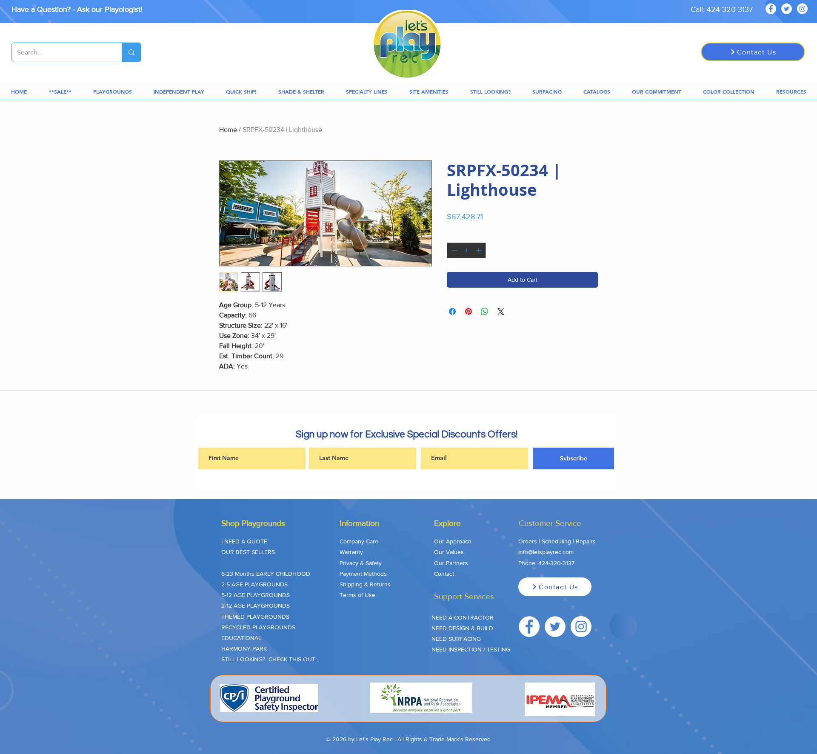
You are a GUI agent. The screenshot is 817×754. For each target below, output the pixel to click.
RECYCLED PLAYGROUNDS (258, 627)
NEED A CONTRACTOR (462, 617)
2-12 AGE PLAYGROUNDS (255, 605)
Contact (444, 573)
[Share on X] (501, 311)
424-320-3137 (556, 563)
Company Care (359, 541)
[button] (60, 91)
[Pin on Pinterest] (468, 311)
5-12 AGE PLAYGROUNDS (255, 594)
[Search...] (131, 52)
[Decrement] (453, 250)
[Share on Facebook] (452, 311)
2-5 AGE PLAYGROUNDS (254, 584)
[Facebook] (771, 8)
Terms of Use (357, 594)
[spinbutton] (466, 250)
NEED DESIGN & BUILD (462, 628)
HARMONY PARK (244, 648)
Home (228, 129)
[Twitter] (786, 8)
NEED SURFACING (456, 638)
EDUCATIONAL (241, 637)
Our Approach (452, 541)
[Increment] (479, 250)
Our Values (449, 551)
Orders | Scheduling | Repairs (557, 541)
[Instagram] (802, 8)
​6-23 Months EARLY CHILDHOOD (265, 573)
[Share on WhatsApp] (485, 311)
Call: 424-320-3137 (722, 9)
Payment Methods (363, 573)
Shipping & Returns (365, 584)
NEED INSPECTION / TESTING (470, 649)
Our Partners (451, 563)
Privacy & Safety (361, 563)
